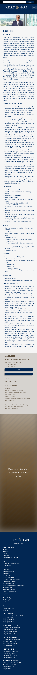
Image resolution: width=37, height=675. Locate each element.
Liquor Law (6, 596)
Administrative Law (8, 571)
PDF (19, 374)
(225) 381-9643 (7, 632)
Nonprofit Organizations (10, 598)
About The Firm (8, 547)
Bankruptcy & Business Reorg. (11, 579)
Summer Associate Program (11, 563)
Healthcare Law (7, 587)
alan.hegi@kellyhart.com (13, 362)
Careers (5, 561)
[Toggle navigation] (34, 7)
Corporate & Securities (9, 581)
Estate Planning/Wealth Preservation (13, 585)
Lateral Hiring (7, 565)
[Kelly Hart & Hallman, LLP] (18, 541)
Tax (4, 606)
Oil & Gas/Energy (8, 600)
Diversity (5, 551)
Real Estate (6, 604)
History (5, 549)
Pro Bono (5, 553)
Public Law (6, 602)
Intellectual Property (9, 590)
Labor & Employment (9, 592)
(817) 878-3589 (11, 364)
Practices (6, 569)
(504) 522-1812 (7, 667)
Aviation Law (6, 575)
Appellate (6, 573)
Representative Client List (10, 558)
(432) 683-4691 (7, 655)
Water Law (6, 610)
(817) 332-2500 (7, 643)
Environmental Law (8, 583)
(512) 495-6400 (7, 620)
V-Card (18, 369)
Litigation (5, 594)
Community (6, 555)
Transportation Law (8, 608)
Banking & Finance (8, 577)
